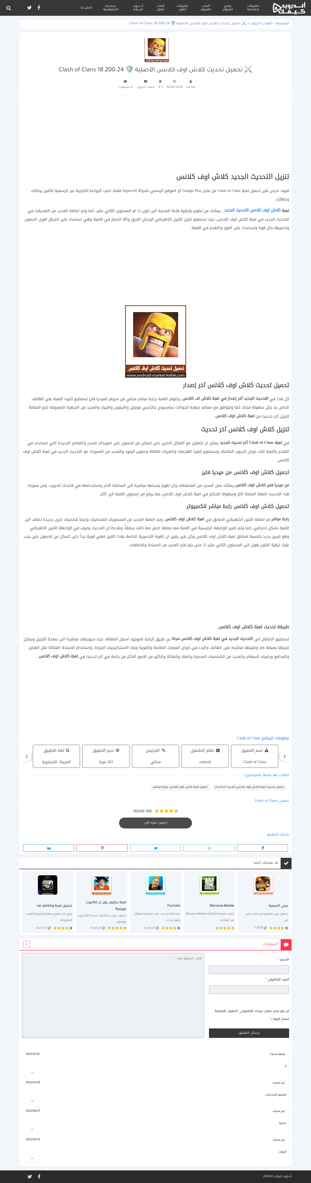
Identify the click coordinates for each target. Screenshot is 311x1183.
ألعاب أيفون (160, 8)
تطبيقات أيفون (182, 8)
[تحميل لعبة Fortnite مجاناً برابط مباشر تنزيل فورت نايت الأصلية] (155, 902)
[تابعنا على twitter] (29, 8)
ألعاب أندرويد (261, 24)
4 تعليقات (125, 87)
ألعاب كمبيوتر (206, 8)
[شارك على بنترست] (102, 848)
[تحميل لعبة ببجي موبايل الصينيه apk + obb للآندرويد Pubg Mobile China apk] (263, 902)
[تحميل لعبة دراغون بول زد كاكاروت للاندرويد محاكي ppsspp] (102, 902)
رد (32, 1072)
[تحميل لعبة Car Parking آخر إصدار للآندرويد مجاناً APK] (48, 902)
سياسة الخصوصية (110, 8)
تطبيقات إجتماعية (253, 8)
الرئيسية (282, 24)
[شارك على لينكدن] (48, 848)
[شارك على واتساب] (208, 848)
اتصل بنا (86, 8)
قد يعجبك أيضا (266, 863)
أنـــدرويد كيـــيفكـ (138, 8)
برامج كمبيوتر (228, 8)
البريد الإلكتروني (277, 980)
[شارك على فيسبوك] (262, 848)
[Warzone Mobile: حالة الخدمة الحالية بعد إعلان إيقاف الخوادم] (209, 902)
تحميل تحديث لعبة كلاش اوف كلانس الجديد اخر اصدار (249, 787)
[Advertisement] (155, 134)
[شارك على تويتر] (155, 848)
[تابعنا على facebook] (38, 8)
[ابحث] (8, 8)
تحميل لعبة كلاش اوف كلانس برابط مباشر (180, 787)
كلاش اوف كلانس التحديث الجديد (253, 210)
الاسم (283, 960)
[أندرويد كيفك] (289, 8)
